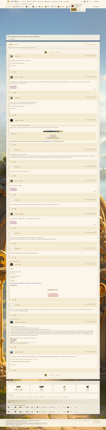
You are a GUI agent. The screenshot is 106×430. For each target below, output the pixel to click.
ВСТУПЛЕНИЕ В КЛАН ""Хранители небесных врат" (20, 361)
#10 (86, 232)
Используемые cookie (96, 420)
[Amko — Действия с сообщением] (94, 77)
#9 (85, 213)
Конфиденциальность (87, 420)
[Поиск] (81, 1)
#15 (86, 351)
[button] (97, 1)
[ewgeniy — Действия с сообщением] (94, 120)
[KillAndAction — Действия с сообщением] (94, 321)
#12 (86, 263)
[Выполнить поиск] (86, 44)
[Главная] (13, 2)
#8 (85, 199)
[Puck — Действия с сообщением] (94, 149)
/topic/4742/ (12, 273)
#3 (86, 97)
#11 (85, 248)
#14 (86, 321)
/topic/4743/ (12, 277)
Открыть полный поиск (92, 44)
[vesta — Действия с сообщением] (94, 264)
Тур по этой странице (74, 10)
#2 (86, 76)
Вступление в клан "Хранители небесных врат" (18, 343)
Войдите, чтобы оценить (31, 47)
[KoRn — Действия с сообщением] (94, 248)
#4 (86, 119)
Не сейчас (83, 10)
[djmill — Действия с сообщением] (94, 304)
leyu (11, 402)
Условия (79, 420)
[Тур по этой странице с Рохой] (84, 1)
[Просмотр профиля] (12, 56)
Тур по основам (79, 10)
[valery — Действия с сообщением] (94, 55)
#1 (86, 55)
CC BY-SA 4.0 (24, 421)
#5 (86, 149)
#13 (86, 304)
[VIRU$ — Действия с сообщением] (94, 351)
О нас (76, 420)
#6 (85, 166)
